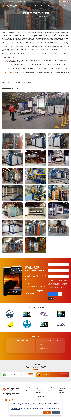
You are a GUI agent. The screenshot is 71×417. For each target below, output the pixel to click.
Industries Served (29, 394)
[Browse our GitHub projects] (9, 400)
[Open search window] (59, 1)
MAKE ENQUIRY (64, 374)
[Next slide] (68, 347)
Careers (38, 394)
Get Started (35, 22)
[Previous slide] (2, 347)
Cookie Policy (65, 409)
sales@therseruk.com (22, 1)
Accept (47, 412)
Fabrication (50, 5)
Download (31, 374)
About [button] (26, 5)
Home (26, 390)
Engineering (58, 5)
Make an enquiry (40, 396)
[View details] (2, 400)
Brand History (39, 390)
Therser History (39, 392)
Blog (37, 388)
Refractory (61, 392)
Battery (37, 5)
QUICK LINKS (28, 387)
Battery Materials (51, 392)
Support (66, 5)
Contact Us (27, 396)
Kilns (31, 5)
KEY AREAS (51, 387)
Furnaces (43, 5)
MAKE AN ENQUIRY (65, 1)
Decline (56, 412)
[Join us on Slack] (6, 400)
